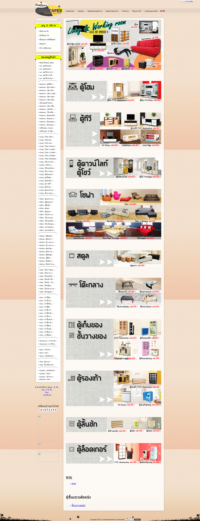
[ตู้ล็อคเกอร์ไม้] (128, 69)
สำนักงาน (125, 11)
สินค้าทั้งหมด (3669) (47, 63)
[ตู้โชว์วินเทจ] (149, 177)
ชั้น (51, 390)
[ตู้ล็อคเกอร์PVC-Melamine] (125, 462)
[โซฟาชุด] (83, 221)
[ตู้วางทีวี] (98, 45)
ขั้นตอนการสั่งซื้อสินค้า (48, 40)
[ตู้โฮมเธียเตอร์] (145, 34)
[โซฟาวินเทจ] (115, 238)
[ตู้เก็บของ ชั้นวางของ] (120, 34)
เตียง (43, 390)
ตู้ (54, 387)
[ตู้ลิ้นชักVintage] (153, 431)
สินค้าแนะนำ (44, 31)
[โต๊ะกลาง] (118, 54)
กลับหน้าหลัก (70, 11)
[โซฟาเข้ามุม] (115, 221)
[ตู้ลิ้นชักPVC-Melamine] (118, 431)
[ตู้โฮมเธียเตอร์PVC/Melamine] (122, 100)
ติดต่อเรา (43, 44)
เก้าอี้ (47, 390)
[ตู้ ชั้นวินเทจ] (125, 358)
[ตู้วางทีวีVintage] (130, 145)
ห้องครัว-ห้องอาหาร (112, 11)
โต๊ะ (57, 387)
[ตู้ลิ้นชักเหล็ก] (137, 431)
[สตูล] (148, 69)
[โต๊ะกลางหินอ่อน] (127, 306)
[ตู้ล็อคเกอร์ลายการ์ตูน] (149, 462)
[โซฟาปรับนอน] (83, 238)
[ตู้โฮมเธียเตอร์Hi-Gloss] (149, 100)
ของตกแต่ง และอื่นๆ (151, 11)
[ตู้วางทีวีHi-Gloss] (110, 145)
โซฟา (47, 392)
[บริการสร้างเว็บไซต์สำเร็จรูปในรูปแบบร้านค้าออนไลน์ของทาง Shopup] (133, 519)
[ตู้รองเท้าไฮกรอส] (125, 405)
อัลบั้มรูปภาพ (44, 35)
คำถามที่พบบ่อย (45, 48)
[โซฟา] (146, 45)
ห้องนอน (81, 11)
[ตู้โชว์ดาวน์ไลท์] (77, 45)
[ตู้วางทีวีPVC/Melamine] (130, 128)
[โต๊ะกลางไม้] (127, 291)
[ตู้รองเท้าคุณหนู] (149, 405)
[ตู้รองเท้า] (113, 69)
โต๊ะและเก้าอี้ (136, 11)
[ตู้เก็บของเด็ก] (149, 358)
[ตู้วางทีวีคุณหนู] (151, 145)
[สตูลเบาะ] (137, 265)
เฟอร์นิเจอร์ (47, 395)
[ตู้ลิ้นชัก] (96, 69)
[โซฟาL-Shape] (146, 221)
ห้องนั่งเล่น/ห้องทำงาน (95, 11)
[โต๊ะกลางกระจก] (149, 291)
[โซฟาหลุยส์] (146, 238)
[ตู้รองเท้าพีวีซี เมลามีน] (137, 387)
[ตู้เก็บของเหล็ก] (149, 338)
